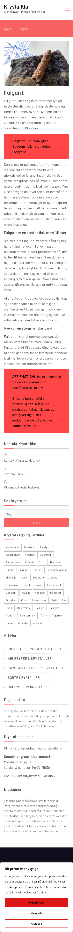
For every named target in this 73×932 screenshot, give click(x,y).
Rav (64, 600)
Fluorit (10, 569)
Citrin (42, 562)
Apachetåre (13, 554)
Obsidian (11, 600)
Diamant (55, 562)
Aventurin (46, 554)
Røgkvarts (23, 607)
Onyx (24, 600)
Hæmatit (38, 577)
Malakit (25, 592)
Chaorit (29, 562)
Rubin (9, 607)
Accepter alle (36, 902)
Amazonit (29, 547)
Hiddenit (11, 577)
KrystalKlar (17, 6)
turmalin (23, 623)
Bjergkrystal (13, 562)
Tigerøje (57, 615)
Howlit (24, 577)
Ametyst (45, 547)
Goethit (37, 569)
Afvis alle (36, 923)
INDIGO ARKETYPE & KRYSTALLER (34, 649)
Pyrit (54, 600)
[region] (36, 897)
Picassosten (39, 600)
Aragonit (30, 554)
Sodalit (10, 615)
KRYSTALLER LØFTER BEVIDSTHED (35, 668)
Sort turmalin (27, 615)
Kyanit (38, 585)
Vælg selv (36, 913)
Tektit (43, 615)
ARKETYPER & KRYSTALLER (30, 658)
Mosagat (40, 592)
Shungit (39, 607)
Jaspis (53, 577)
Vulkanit (37, 623)
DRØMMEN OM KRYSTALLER (29, 687)
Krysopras (12, 585)
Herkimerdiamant (57, 569)
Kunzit (26, 585)
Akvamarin (12, 547)
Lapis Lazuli (54, 585)
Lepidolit (11, 592)
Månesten (56, 592)
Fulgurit (23, 569)
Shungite (54, 607)
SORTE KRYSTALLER (24, 677)
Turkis (9, 623)
